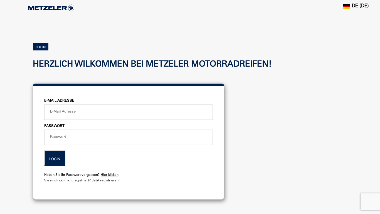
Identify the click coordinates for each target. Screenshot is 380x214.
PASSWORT (54, 126)
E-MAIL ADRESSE (59, 101)
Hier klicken (110, 175)
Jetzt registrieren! (106, 180)
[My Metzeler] (51, 8)
